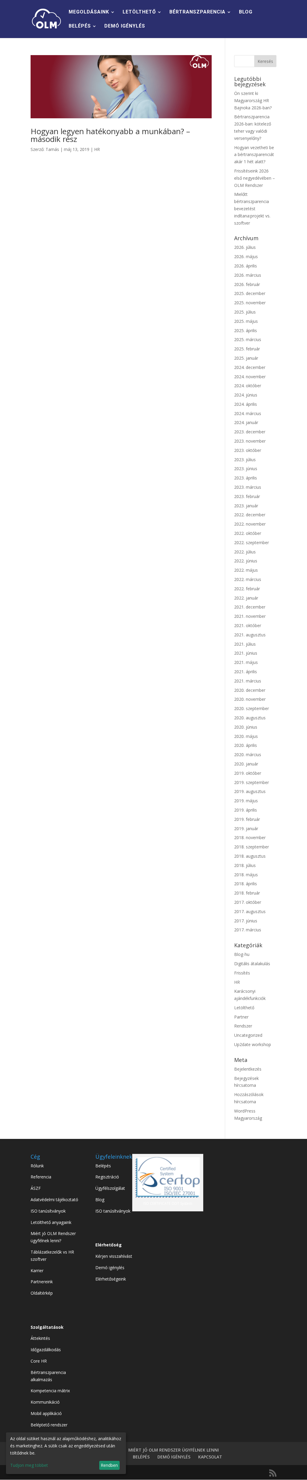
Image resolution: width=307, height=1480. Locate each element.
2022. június (245, 561)
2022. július (245, 552)
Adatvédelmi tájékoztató (54, 1199)
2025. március (247, 339)
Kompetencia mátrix (50, 1390)
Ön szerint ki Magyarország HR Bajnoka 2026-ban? (253, 100)
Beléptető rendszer (49, 1425)
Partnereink (42, 1281)
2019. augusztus (250, 791)
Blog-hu (241, 954)
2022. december (249, 514)
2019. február (247, 819)
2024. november (250, 376)
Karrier (37, 1270)
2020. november (250, 699)
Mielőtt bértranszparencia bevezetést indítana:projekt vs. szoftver (252, 208)
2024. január (246, 422)
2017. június (245, 921)
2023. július (245, 459)
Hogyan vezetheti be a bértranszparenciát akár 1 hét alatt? (254, 155)
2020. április (245, 745)
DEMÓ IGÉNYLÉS (124, 26)
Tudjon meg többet (29, 1465)
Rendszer (243, 1026)
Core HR (39, 1361)
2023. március (247, 487)
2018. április (245, 883)
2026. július (245, 247)
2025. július (245, 312)
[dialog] (66, 1453)
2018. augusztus (250, 856)
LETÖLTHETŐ (139, 12)
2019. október (247, 773)
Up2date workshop (252, 1044)
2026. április (245, 266)
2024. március (247, 413)
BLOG (245, 12)
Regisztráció (107, 1177)
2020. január (246, 764)
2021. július (245, 644)
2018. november (250, 837)
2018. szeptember (251, 847)
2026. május (246, 256)
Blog (99, 1199)
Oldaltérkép (42, 1293)
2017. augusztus (250, 911)
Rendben (109, 1465)
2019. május (246, 800)
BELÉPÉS (80, 26)
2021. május (246, 662)
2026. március (247, 275)
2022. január (246, 598)
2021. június (245, 653)
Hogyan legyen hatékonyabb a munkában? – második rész (110, 135)
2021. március (247, 681)
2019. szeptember (251, 782)
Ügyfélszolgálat (110, 1188)
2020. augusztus (250, 718)
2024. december (249, 367)
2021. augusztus (250, 635)
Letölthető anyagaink (51, 1222)
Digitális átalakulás (252, 963)
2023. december (249, 432)
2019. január (246, 828)
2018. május (246, 874)
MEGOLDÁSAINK (89, 12)
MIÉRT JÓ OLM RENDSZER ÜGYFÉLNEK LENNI (173, 1450)
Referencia (41, 1177)
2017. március (247, 930)
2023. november (250, 441)
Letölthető (244, 1007)
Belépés (103, 1166)
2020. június (245, 727)
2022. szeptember (251, 542)
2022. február (247, 588)
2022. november (250, 524)
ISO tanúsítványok (48, 1211)
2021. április (245, 671)
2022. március (247, 579)
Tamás (52, 149)
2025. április (245, 330)
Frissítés (242, 973)
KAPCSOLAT (210, 1457)
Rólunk (37, 1166)
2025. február (247, 349)
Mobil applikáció (46, 1413)
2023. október (247, 450)
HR (97, 149)
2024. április (245, 404)
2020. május (246, 736)
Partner (241, 1017)
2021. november (250, 616)
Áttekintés (40, 1338)
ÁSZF (36, 1188)
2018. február (247, 893)
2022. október (247, 533)
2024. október (247, 385)
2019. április (245, 810)
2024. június (245, 395)
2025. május (246, 321)
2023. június (245, 468)
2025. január (246, 358)
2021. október (247, 625)
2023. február (247, 496)
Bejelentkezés (247, 1069)
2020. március (247, 754)
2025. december (249, 293)
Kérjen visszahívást (113, 1256)
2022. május (246, 570)
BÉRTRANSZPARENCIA (197, 12)
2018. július (245, 865)
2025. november (250, 302)
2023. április (245, 478)
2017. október (247, 902)
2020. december (249, 690)
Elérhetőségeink (110, 1279)
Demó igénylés (109, 1267)
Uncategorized (248, 1035)
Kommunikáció (45, 1402)
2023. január (246, 506)
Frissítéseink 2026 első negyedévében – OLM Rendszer (254, 178)
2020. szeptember (251, 708)
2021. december (249, 607)
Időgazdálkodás (46, 1349)
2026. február (247, 284)
